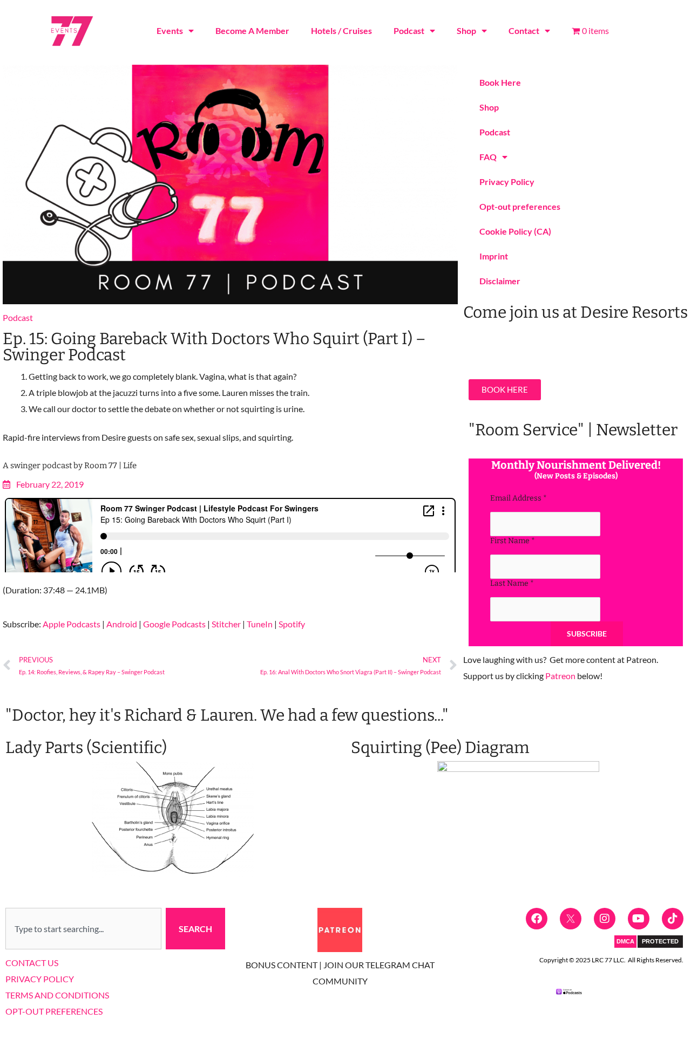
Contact (524, 30)
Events (170, 30)
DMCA (625, 941)
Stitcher (226, 624)
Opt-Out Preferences (54, 1011)
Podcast (409, 30)
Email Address (518, 498)
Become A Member (252, 30)
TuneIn (260, 624)
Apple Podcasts (71, 624)
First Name (512, 540)
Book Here (500, 82)
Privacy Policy (506, 181)
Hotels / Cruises (341, 30)
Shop (466, 30)
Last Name (512, 583)
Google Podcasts (174, 624)
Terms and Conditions (57, 995)
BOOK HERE (505, 389)
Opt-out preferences (519, 206)
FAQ (488, 157)
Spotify (292, 624)
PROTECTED (660, 941)
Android (121, 624)
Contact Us (31, 962)
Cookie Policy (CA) (515, 231)
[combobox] (83, 929)
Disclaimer (499, 281)
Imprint (493, 256)
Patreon (560, 675)
